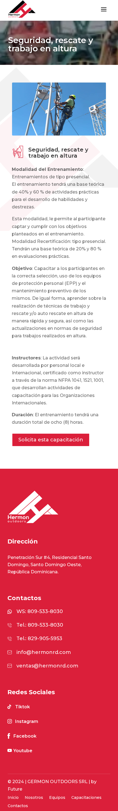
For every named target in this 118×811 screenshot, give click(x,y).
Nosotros (34, 798)
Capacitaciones (86, 798)
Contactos (18, 806)
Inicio (13, 798)
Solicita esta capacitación (50, 440)
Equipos (57, 798)
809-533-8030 (45, 611)
